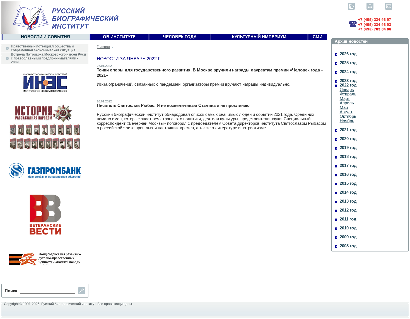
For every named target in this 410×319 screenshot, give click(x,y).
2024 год (348, 71)
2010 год (348, 228)
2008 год (348, 246)
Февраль (348, 94)
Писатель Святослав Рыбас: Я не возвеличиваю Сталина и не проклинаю (173, 105)
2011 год (348, 219)
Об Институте (119, 37)
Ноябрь (347, 121)
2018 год (348, 156)
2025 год (348, 63)
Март (345, 98)
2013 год (348, 201)
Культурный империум (259, 37)
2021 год (348, 130)
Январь (347, 89)
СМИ (317, 37)
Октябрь (348, 116)
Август (346, 112)
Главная (103, 47)
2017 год (348, 165)
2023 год (348, 80)
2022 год (348, 85)
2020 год (348, 138)
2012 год (348, 210)
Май (344, 107)
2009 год (348, 237)
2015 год (348, 183)
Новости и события (45, 37)
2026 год (348, 54)
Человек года (180, 37)
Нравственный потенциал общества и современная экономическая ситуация (43, 48)
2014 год (348, 192)
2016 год (348, 174)
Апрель (347, 103)
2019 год (348, 147)
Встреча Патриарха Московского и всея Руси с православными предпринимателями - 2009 (48, 58)
